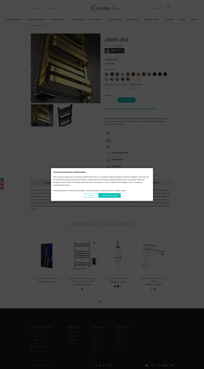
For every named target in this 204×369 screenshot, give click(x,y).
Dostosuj (91, 195)
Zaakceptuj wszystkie (109, 195)
